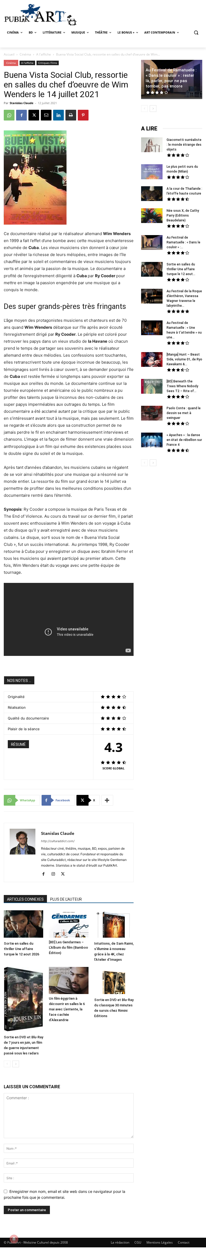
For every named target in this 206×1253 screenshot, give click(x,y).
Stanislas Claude (22, 103)
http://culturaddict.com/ (58, 841)
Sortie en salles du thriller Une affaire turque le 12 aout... (181, 269)
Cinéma (25, 54)
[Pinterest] (83, 115)
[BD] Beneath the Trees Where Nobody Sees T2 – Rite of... (182, 386)
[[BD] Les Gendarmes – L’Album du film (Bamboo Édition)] (68, 923)
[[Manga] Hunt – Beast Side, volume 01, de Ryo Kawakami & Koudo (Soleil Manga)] (152, 360)
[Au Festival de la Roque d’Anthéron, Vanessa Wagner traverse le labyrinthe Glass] (152, 297)
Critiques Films (47, 63)
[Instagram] (55, 874)
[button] (196, 32)
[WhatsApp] (9, 115)
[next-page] (15, 1064)
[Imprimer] (70, 115)
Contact (183, 1242)
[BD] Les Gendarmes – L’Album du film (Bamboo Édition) (68, 947)
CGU (137, 1242)
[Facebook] (21, 115)
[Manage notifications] (14, 1239)
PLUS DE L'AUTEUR (66, 899)
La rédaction (120, 1242)
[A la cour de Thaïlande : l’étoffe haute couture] (152, 194)
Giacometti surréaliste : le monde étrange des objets (184, 144)
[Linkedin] (58, 115)
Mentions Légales (159, 1242)
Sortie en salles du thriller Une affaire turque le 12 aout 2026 (21, 948)
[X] (33, 115)
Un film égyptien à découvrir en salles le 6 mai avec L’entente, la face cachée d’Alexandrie (67, 1009)
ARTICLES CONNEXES (25, 899)
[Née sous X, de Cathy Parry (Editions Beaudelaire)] (152, 216)
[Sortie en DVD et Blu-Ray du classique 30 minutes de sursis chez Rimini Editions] (114, 981)
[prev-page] (7, 1064)
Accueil (9, 54)
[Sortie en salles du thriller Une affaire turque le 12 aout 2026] (23, 924)
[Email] (46, 115)
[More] (107, 800)
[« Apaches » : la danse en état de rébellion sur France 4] (152, 441)
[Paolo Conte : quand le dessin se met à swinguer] (152, 414)
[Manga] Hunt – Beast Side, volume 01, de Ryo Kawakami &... (184, 359)
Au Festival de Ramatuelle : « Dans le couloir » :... (183, 242)
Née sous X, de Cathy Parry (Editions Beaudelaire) (183, 215)
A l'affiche (43, 54)
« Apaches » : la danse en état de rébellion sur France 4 (184, 440)
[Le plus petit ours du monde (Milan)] (152, 172)
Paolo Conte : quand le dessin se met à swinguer (184, 413)
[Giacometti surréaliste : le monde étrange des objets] (152, 145)
